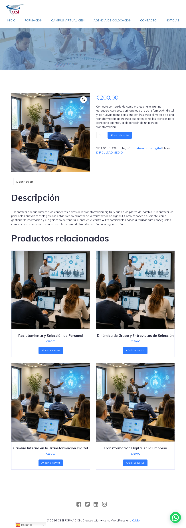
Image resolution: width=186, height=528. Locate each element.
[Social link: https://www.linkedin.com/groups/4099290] (97, 504)
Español (26, 524)
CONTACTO (148, 20)
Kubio (136, 520)
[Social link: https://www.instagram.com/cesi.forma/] (106, 504)
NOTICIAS (172, 20)
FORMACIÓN (33, 20)
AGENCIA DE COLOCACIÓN (112, 20)
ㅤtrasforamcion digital (147, 148)
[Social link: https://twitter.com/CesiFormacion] (88, 504)
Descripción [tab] (24, 181)
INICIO (11, 20)
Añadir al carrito (119, 135)
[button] (83, 99)
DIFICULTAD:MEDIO (109, 152)
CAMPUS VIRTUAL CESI (67, 20)
